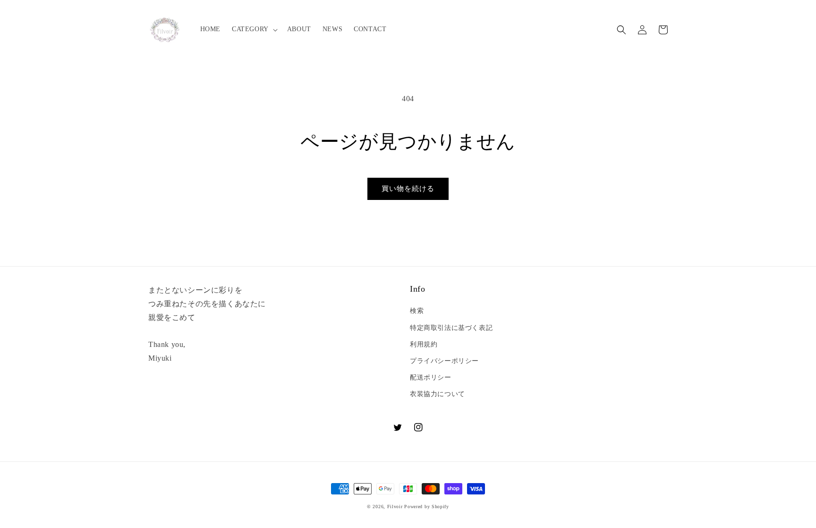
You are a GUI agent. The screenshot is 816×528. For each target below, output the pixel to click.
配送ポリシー (430, 377)
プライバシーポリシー (444, 360)
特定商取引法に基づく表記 (451, 327)
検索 (417, 310)
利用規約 (423, 344)
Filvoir (395, 506)
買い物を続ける (408, 188)
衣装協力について (437, 394)
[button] (253, 29)
